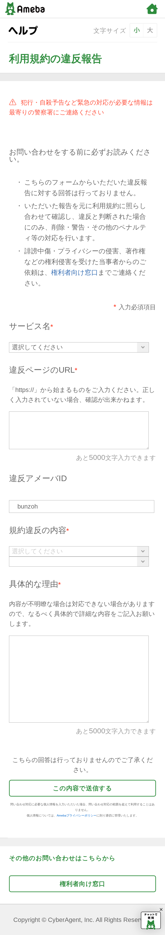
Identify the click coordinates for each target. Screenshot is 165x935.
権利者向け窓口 (74, 272)
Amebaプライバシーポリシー (76, 815)
